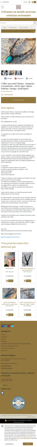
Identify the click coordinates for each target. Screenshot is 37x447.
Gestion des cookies (6, 366)
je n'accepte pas (9, 444)
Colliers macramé (23, 27)
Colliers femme (12, 27)
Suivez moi (4, 350)
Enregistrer (20, 78)
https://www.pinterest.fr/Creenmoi (10, 237)
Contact (25, 2)
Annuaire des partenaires (8, 348)
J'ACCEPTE (28, 444)
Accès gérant (31, 417)
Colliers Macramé (6, 91)
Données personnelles (6, 368)
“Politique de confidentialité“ (23, 438)
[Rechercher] (35, 23)
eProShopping (22, 420)
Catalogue (4, 337)
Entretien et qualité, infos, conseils (10, 346)
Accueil (4, 27)
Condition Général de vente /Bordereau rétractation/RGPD (16, 343)
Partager (9, 78)
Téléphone (5, 385)
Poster (30, 78)
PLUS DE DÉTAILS (18, 100)
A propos (4, 341)
